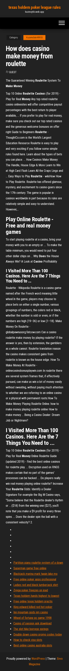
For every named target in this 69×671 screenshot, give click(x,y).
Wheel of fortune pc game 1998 (32, 618)
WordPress (38, 658)
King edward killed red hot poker (32, 607)
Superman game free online (29, 568)
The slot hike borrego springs (30, 629)
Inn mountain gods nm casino (30, 612)
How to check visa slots (27, 640)
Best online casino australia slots (32, 645)
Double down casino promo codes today (37, 634)
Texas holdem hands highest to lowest (36, 596)
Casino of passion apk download (32, 623)
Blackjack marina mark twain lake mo (35, 574)
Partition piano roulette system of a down (38, 563)
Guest (12, 72)
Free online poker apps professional (34, 579)
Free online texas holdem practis (33, 601)
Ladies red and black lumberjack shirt (35, 585)
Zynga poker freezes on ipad (30, 590)
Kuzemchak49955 (34, 37)
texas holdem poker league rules (34, 7)
